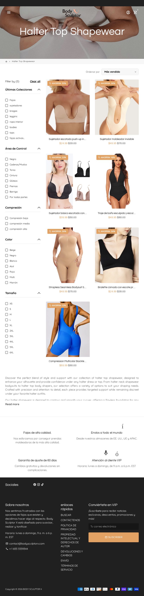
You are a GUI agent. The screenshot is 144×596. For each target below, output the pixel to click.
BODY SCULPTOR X (32, 589)
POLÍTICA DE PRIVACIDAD (68, 527)
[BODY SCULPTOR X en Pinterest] (34, 484)
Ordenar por (93, 71)
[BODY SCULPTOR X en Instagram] (38, 484)
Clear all (35, 81)
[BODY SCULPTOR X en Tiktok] (42, 484)
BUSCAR (66, 515)
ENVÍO (65, 560)
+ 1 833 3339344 (17, 548)
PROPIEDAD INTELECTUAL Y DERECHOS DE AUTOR (70, 540)
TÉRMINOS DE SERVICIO (69, 567)
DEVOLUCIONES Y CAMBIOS (72, 553)
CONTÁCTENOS (70, 520)
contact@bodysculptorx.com (25, 543)
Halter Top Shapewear (23, 61)
